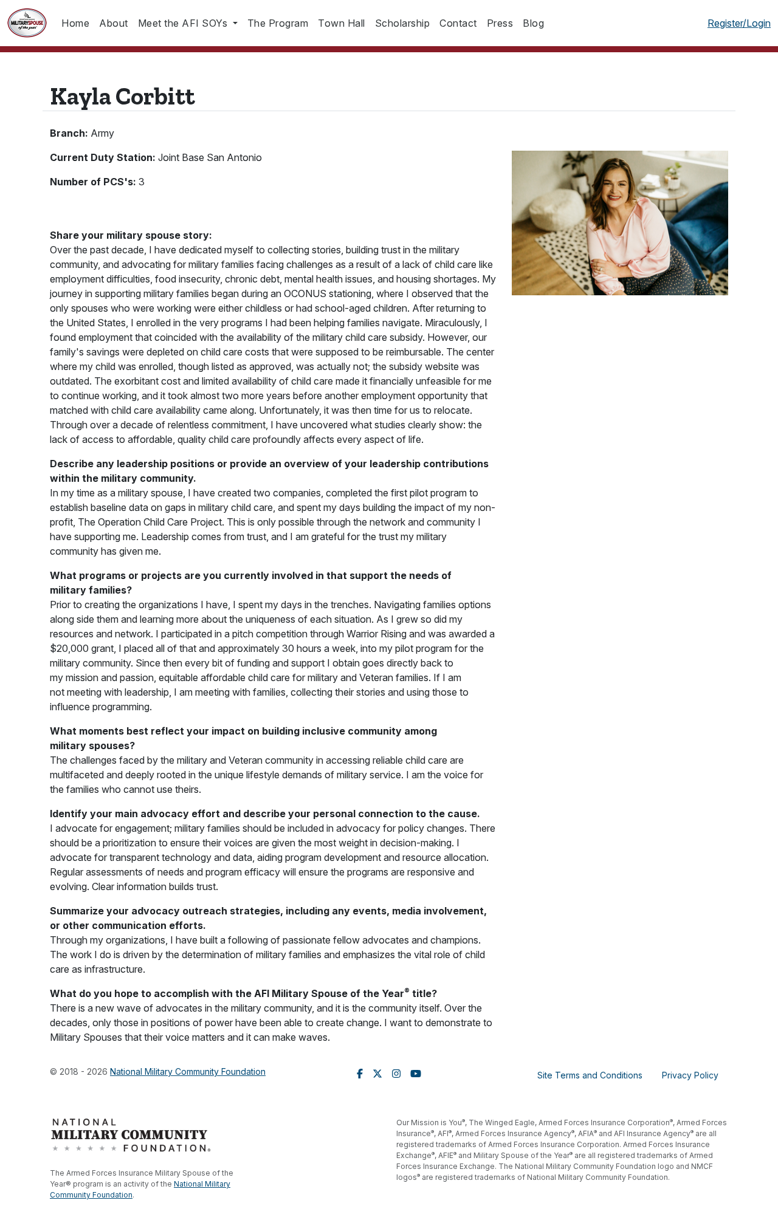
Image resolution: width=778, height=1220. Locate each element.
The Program (278, 23)
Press (500, 23)
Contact (458, 23)
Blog (533, 23)
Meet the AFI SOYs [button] (184, 23)
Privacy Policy (690, 1075)
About (113, 23)
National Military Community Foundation (188, 1071)
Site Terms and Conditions (589, 1075)
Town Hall (341, 23)
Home (75, 23)
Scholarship (402, 23)
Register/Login (739, 23)
